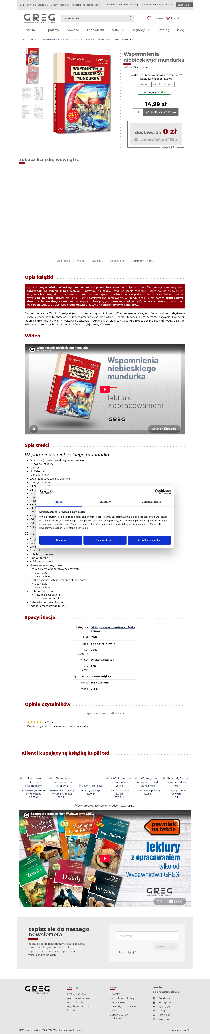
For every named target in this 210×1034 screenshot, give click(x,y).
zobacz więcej (125, 952)
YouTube (164, 1006)
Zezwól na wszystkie (149, 540)
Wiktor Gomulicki (135, 67)
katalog (164, 30)
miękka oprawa (84, 39)
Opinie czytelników (142, 261)
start (22, 39)
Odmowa (61, 540)
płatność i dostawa (78, 998)
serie (115, 30)
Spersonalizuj (103, 540)
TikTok (162, 1010)
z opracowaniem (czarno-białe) (56, 39)
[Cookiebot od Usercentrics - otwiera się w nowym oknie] (157, 491)
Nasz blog (164, 1019)
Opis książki (63, 261)
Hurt (97, 5)
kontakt (115, 994)
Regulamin (122, 5)
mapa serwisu (118, 1002)
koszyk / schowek (77, 994)
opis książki (144, 84)
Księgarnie (88, 5)
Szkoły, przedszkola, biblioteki (66, 5)
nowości (73, 30)
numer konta (75, 1002)
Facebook (164, 998)
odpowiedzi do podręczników (119, 1016)
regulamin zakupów (79, 1006)
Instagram (164, 1002)
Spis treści (97, 261)
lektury (33, 39)
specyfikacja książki (163, 84)
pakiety (53, 30)
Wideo (80, 261)
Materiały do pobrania (150, 5)
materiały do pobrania (123, 1006)
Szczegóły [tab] (105, 502)
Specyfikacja (117, 261)
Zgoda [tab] (58, 502)
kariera (114, 1010)
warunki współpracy (122, 998)
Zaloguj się (183, 4)
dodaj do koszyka (163, 112)
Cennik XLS (168, 5)
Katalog (134, 5)
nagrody (138, 30)
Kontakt (111, 5)
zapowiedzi (95, 30)
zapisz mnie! (166, 946)
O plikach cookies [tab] (151, 502)
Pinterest (164, 1015)
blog (180, 30)
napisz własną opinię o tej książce (103, 713)
